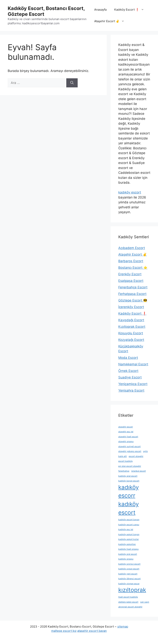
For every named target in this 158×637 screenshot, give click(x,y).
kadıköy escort (129, 192)
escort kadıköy (125, 461)
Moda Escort (128, 358)
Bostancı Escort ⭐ (132, 268)
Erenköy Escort (129, 274)
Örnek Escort (128, 371)
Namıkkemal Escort (133, 364)
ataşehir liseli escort (128, 436)
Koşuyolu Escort (130, 333)
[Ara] (72, 83)
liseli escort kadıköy (128, 597)
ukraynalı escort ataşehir (130, 607)
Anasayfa (100, 9)
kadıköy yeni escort (127, 574)
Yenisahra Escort (131, 390)
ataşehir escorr (125, 427)
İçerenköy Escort (131, 307)
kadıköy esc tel (125, 529)
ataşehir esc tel (125, 431)
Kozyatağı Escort (131, 340)
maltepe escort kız (63, 631)
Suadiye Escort (130, 377)
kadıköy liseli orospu (128, 549)
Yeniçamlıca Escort (132, 384)
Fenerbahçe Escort (132, 287)
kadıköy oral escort (127, 554)
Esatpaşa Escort (130, 281)
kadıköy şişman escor (129, 583)
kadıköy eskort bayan (128, 534)
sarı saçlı (144, 602)
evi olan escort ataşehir (129, 466)
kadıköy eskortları (127, 544)
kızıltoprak (132, 589)
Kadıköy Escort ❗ (126, 9)
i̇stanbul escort (138, 471)
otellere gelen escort (128, 602)
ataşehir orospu (126, 441)
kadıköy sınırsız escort (129, 564)
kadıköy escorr (128, 491)
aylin (145, 451)
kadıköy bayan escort (128, 481)
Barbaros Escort (130, 261)
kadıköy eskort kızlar (128, 539)
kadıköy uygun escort (128, 569)
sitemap (122, 626)
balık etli (122, 456)
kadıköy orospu (125, 559)
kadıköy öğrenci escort (129, 578)
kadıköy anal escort (127, 476)
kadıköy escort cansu (128, 524)
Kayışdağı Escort (131, 320)
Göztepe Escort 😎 (132, 300)
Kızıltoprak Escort (131, 327)
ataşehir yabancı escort (129, 451)
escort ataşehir (136, 456)
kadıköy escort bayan (128, 519)
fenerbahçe (123, 471)
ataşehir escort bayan (92, 631)
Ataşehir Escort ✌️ (106, 21)
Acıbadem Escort (131, 248)
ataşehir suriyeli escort (129, 446)
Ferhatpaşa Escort (132, 294)
